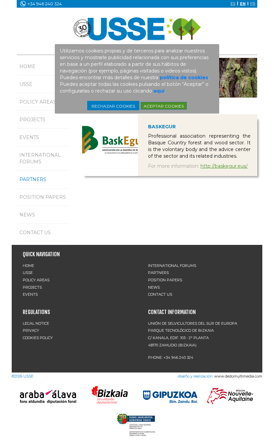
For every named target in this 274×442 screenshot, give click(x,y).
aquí (158, 91)
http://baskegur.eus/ (224, 166)
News (27, 215)
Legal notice (36, 323)
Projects (32, 120)
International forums (40, 158)
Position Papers (42, 197)
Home (27, 66)
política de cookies (184, 78)
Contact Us (35, 233)
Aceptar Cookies (164, 106)
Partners (32, 179)
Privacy (31, 330)
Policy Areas (37, 102)
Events (29, 137)
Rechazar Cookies (113, 106)
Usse (25, 84)
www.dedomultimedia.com (238, 376)
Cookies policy (38, 337)
